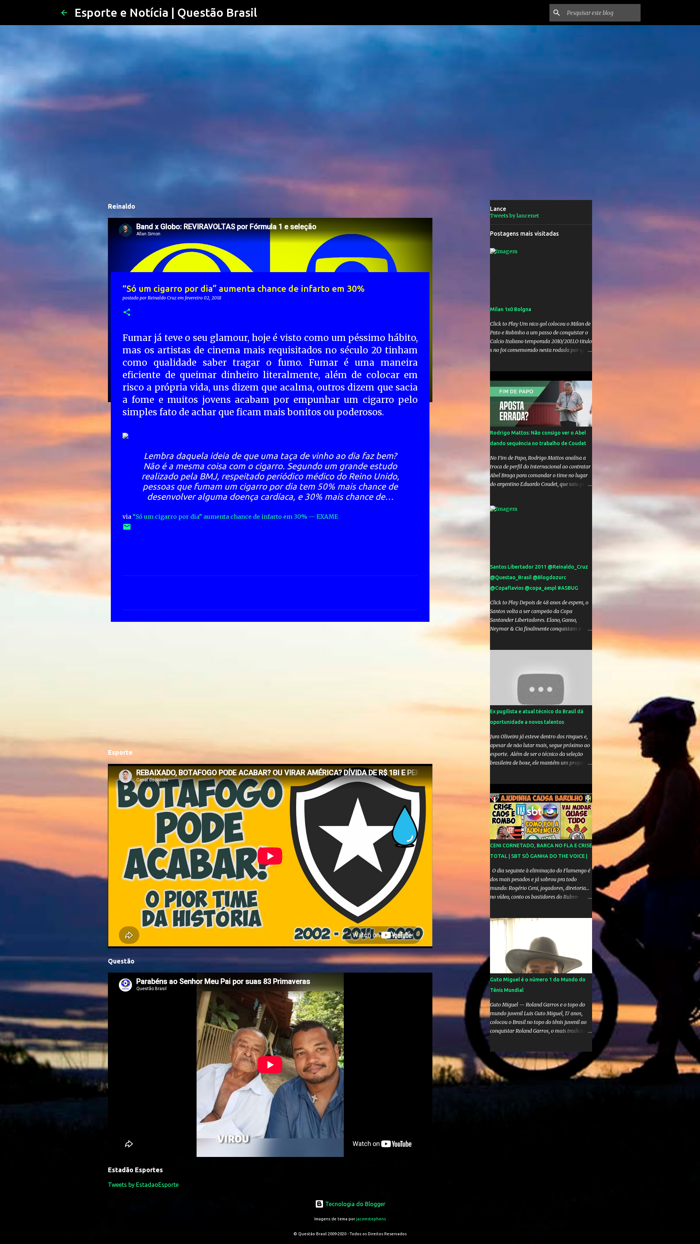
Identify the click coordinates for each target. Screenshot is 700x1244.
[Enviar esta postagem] (126, 529)
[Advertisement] (270, 684)
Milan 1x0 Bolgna (510, 309)
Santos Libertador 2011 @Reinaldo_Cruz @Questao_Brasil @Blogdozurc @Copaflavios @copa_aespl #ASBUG (539, 577)
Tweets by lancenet (514, 215)
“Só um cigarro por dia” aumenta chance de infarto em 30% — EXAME (235, 516)
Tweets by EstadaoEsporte (143, 1184)
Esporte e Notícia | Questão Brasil (165, 12)
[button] (126, 313)
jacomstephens (371, 1219)
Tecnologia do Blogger (354, 1204)
